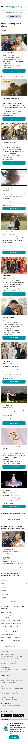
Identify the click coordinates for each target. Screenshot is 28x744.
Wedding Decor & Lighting (7, 634)
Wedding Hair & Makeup (7, 617)
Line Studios (6, 361)
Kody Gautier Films (8, 232)
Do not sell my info (22, 661)
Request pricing (14, 71)
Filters (6, 31)
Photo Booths (4, 626)
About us (13, 654)
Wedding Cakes (16, 629)
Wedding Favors (16, 640)
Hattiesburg (4, 594)
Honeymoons (23, 693)
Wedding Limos (5, 631)
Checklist (16, 678)
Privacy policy (12, 661)
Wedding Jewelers (5, 640)
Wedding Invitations (6, 637)
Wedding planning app (6, 688)
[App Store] (6, 716)
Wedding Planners (19, 617)
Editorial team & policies (7, 656)
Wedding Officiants (5, 623)
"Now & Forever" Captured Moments (11, 447)
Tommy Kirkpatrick (8, 317)
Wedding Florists (16, 620)
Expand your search (14, 519)
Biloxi (2, 583)
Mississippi (4, 21)
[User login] (26, 7)
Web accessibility (12, 663)
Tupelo (3, 587)
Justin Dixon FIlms (8, 53)
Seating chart (19, 680)
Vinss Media (6, 490)
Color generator (5, 693)
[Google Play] (18, 716)
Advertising (17, 658)
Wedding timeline (17, 691)
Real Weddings (14, 693)
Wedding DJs (18, 615)
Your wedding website (6, 678)
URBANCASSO (7, 276)
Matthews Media (7, 188)
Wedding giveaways (6, 691)
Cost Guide (9, 682)
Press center (10, 658)
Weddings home (5, 654)
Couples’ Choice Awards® (19, 669)
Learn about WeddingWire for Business (10, 705)
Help (14, 682)
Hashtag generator (18, 688)
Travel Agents (16, 637)
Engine (3, 682)
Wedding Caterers (5, 620)
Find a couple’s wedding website (9, 699)
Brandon (3, 590)
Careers (3, 658)
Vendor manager (10, 680)
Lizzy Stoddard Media (9, 142)
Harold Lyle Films (7, 405)
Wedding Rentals (17, 623)
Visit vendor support (6, 708)
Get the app (14, 737)
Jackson (11, 21)
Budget (3, 680)
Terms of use (4, 661)
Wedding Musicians (15, 631)
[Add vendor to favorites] (24, 35)
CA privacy (3, 663)
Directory (3, 669)
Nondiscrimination (19, 656)
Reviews (9, 669)
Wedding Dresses (5, 629)
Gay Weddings (4, 671)
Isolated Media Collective (10, 98)
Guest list (22, 678)
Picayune (3, 597)
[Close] (25, 721)
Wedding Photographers (7, 615)
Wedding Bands (14, 626)
